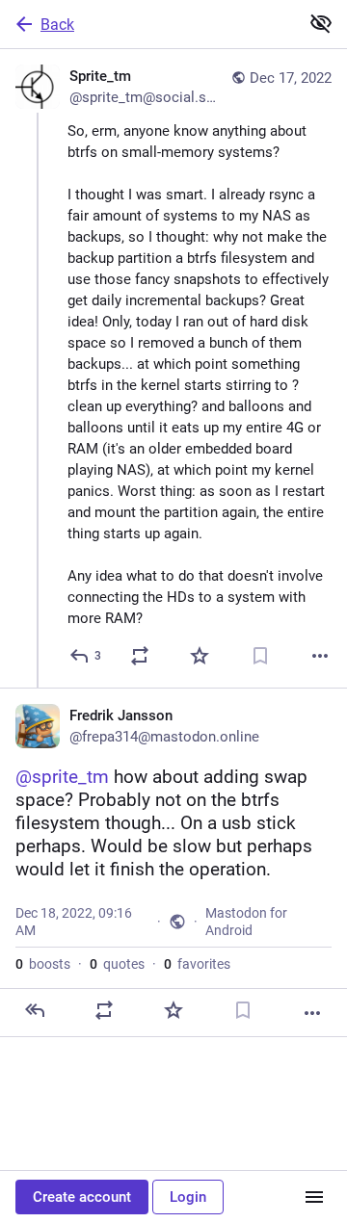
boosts (42, 964)
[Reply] (34, 1010)
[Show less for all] (321, 23)
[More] (320, 655)
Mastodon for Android (246, 921)
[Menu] (314, 1197)
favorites (197, 964)
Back (57, 24)
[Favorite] (199, 655)
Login (188, 1197)
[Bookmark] (260, 655)
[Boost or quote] (139, 655)
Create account (82, 1197)
